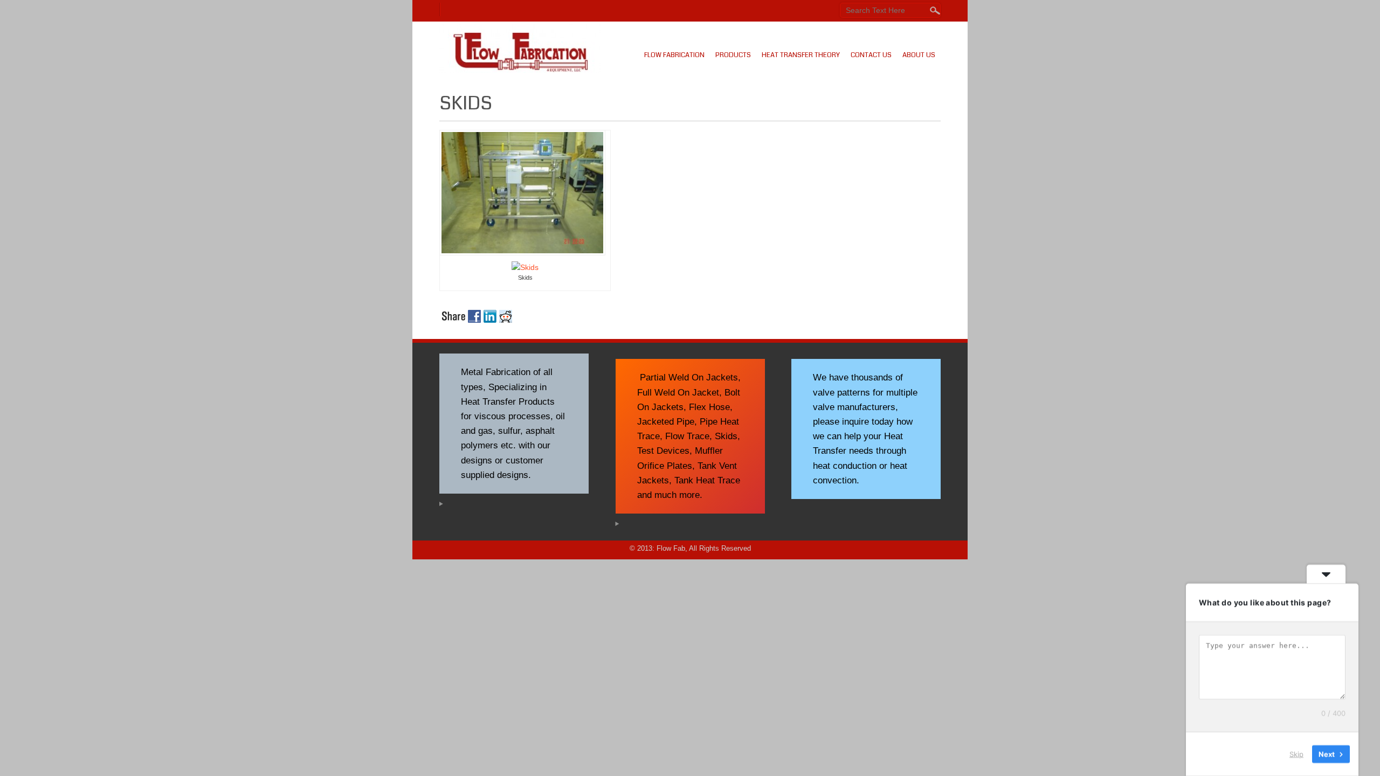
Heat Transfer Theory (801, 55)
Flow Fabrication (674, 55)
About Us (918, 55)
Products (733, 55)
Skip (1296, 754)
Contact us (871, 55)
